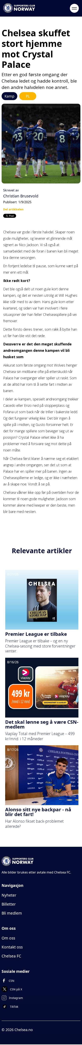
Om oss (8, 938)
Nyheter (9, 895)
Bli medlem (12, 913)
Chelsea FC (11, 956)
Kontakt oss (12, 947)
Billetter (9, 904)
